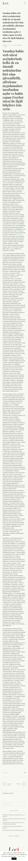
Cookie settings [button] (21, 856)
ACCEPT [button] (14, 858)
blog (6, 46)
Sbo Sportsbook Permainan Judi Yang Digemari (13, 830)
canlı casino (19, 234)
